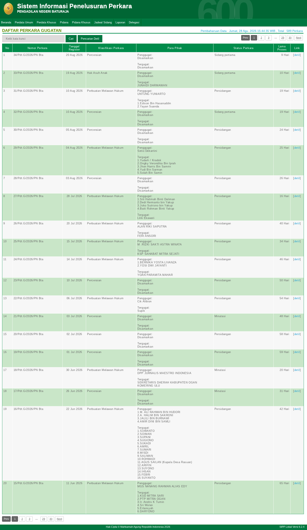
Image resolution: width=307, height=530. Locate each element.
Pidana (64, 22)
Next (298, 37)
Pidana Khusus (81, 22)
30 (290, 37)
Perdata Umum (24, 22)
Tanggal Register (74, 48)
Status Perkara (243, 48)
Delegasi (134, 22)
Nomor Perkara (37, 48)
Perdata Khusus (46, 22)
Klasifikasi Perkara (111, 48)
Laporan (120, 22)
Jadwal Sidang (103, 22)
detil (297, 55)
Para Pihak (174, 48)
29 (282, 37)
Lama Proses (282, 48)
